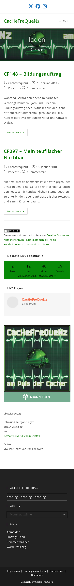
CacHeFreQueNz (21, 21)
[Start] (32, 49)
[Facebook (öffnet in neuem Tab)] (37, 6)
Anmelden (13, 532)
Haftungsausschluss (35, 571)
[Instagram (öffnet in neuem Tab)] (44, 6)
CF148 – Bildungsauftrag (32, 74)
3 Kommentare (36, 88)
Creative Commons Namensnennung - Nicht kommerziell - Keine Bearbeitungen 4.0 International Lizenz (36, 239)
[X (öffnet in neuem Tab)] (30, 6)
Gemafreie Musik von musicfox (22, 436)
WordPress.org (16, 547)
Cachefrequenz (18, 83)
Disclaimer (37, 575)
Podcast (13, 88)
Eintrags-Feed (16, 537)
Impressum (13, 571)
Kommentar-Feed (18, 542)
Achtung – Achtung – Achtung (26, 497)
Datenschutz (57, 571)
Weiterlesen (17, 133)
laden (40, 49)
